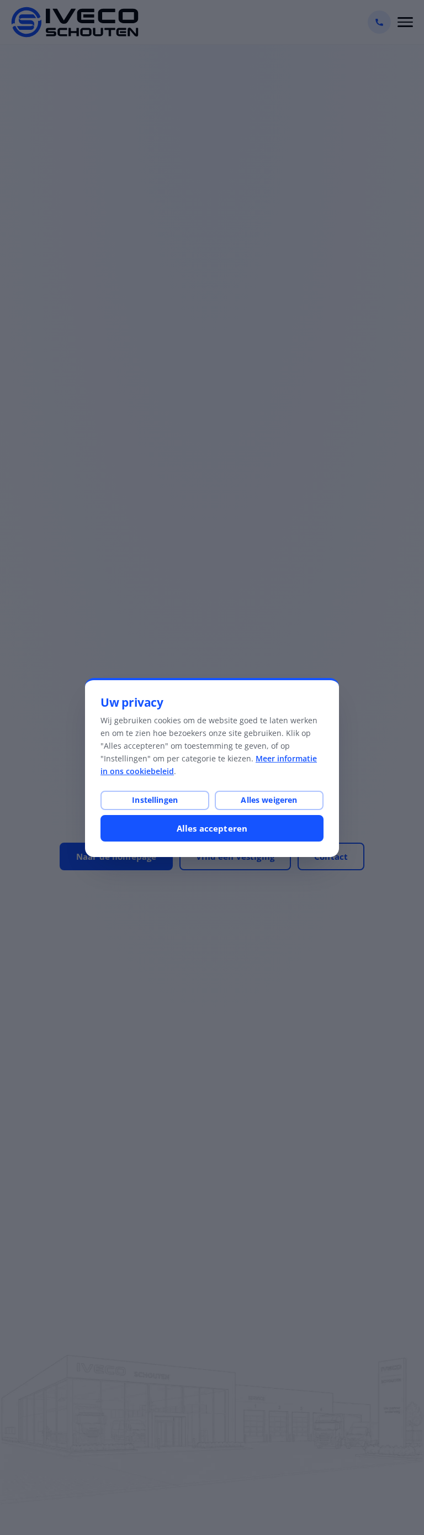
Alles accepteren (212, 828)
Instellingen (155, 800)
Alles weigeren (269, 800)
